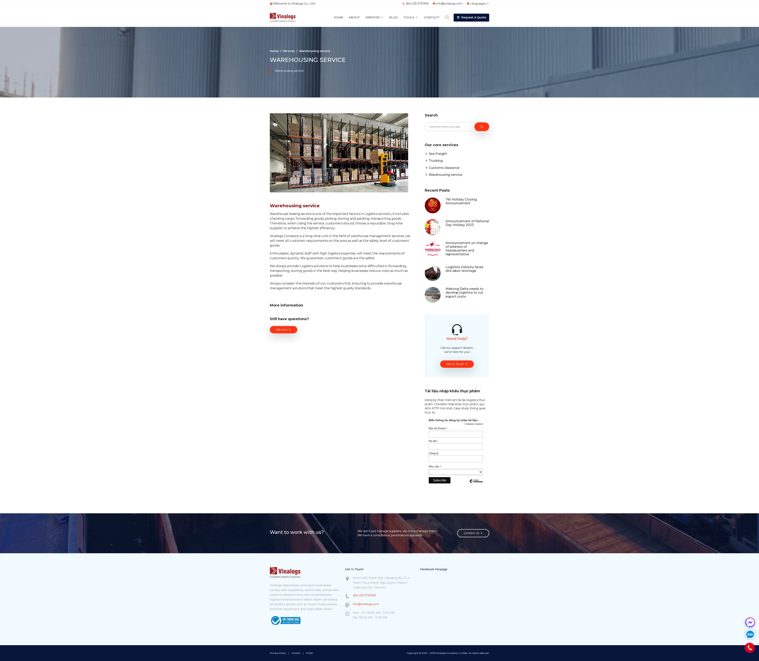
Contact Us (471, 533)
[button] (471, 18)
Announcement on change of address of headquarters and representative (467, 248)
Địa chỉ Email (438, 428)
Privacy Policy (278, 653)
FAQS (309, 653)
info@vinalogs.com (449, 3)
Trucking (435, 161)
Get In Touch (455, 364)
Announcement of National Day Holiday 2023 (467, 223)
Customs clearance (444, 168)
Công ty (433, 453)
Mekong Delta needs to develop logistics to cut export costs (464, 292)
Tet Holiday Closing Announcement (461, 201)
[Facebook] (750, 622)
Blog (393, 17)
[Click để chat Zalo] (750, 634)
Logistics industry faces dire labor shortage (464, 269)
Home (338, 17)
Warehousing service (445, 175)
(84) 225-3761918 (417, 3)
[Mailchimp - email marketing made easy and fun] (476, 484)
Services (373, 17)
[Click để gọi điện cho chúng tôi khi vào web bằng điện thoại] (749, 647)
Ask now (281, 329)
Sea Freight (437, 154)
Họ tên (433, 441)
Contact (431, 17)
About (354, 17)
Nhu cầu (435, 466)
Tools (409, 17)
